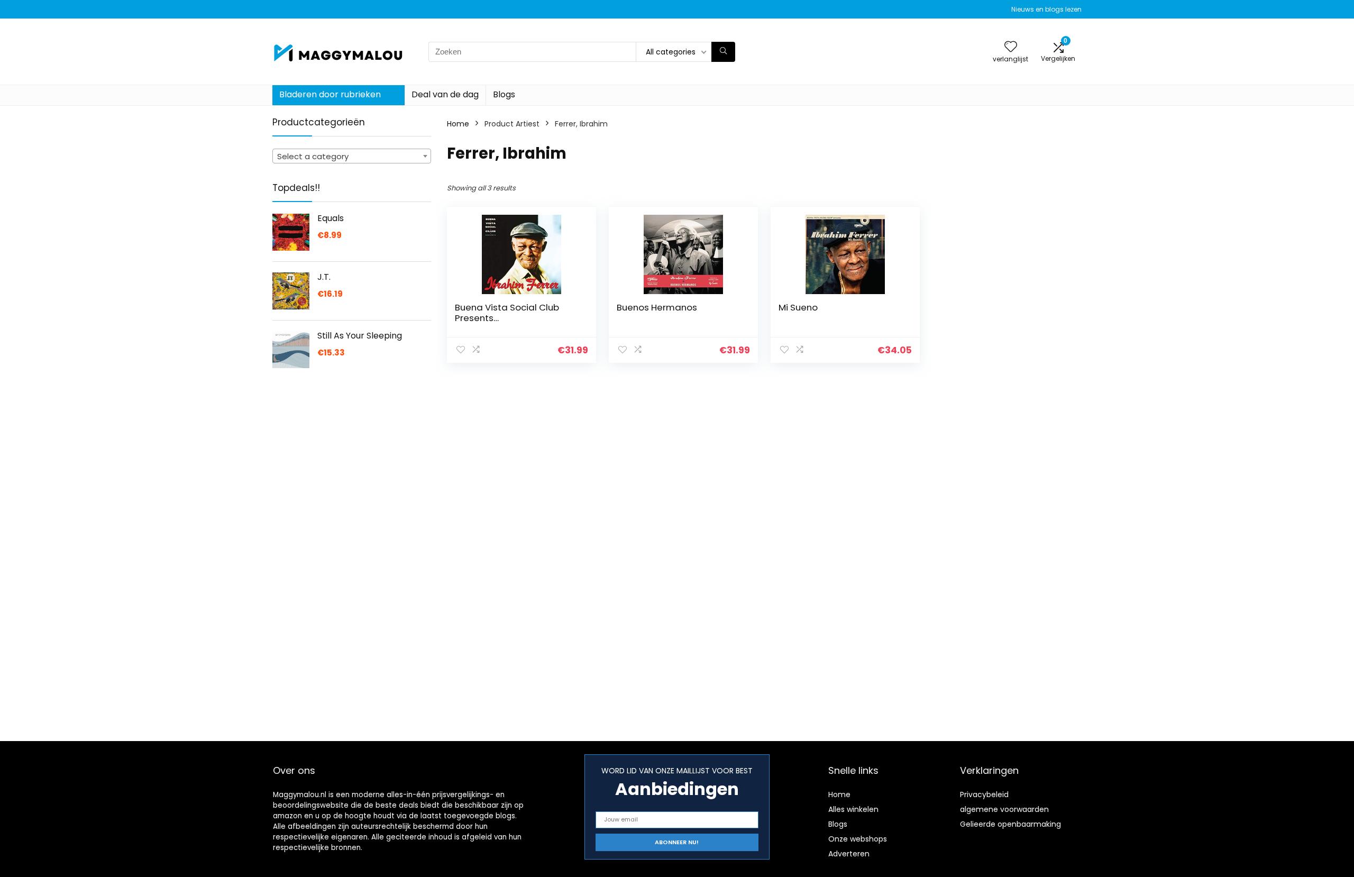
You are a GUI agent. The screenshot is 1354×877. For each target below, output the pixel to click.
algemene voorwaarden (1004, 809)
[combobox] (351, 156)
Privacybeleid (984, 794)
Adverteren (849, 853)
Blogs (504, 94)
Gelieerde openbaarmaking (1010, 824)
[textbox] (352, 156)
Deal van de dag (445, 94)
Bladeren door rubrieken (330, 94)
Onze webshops (857, 839)
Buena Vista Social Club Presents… (507, 312)
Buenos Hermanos (657, 307)
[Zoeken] (723, 52)
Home (458, 123)
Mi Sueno (798, 307)
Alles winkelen (853, 809)
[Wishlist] (1010, 47)
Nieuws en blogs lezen (1046, 9)
